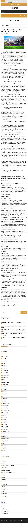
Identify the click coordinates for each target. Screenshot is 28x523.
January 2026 (5, 372)
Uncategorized (8, 170)
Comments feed (5, 511)
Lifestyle (4, 474)
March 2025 (4, 396)
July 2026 (4, 358)
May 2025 (4, 391)
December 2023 (5, 431)
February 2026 (5, 370)
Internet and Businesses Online (8, 472)
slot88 (3, 486)
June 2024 (4, 417)
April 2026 (4, 365)
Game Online (5, 467)
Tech (3, 491)
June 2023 (4, 445)
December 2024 (5, 403)
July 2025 (4, 386)
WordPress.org (5, 513)
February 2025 (5, 398)
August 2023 (5, 440)
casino (3, 463)
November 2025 (5, 377)
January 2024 (5, 429)
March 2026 (4, 368)
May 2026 (4, 363)
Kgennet (14, 7)
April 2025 (4, 393)
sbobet (3, 477)
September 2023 (5, 438)
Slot (3, 481)
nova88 (17, 170)
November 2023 (5, 433)
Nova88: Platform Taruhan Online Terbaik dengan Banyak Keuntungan (13, 177)
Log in (3, 506)
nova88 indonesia (4, 52)
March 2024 (4, 424)
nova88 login (8, 171)
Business (4, 460)
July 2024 (4, 415)
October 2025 (5, 379)
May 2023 (4, 448)
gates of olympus (6, 470)
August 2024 (5, 412)
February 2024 (5, 426)
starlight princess (6, 489)
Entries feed (4, 508)
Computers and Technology (8, 465)
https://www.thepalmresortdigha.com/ (10, 301)
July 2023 (4, 443)
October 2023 (5, 436)
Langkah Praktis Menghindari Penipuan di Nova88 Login (11, 30)
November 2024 (5, 405)
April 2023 (4, 450)
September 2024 (5, 410)
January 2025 (5, 401)
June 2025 (4, 389)
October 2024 (5, 408)
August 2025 (5, 384)
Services (4, 479)
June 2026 (4, 361)
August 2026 (5, 356)
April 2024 (4, 422)
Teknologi (4, 493)
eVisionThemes (24, 520)
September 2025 (5, 382)
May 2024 (4, 419)
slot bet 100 (4, 484)
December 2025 (5, 375)
